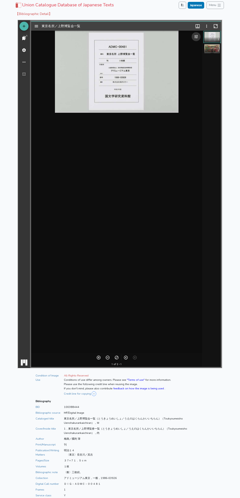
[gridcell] (64, 5)
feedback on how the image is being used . (139, 388)
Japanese (196, 5)
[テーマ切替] (182, 5)
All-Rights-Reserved (76, 375)
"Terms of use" (136, 380)
